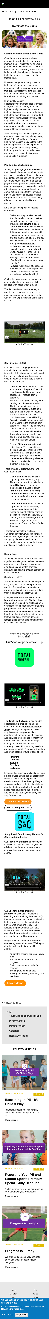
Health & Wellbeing (18, 1036)
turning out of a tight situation (25, 403)
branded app (11, 600)
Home (5, 11)
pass (26, 491)
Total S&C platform (18, 842)
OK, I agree (7, 1314)
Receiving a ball (17, 420)
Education (13, 1294)
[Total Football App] (24, 657)
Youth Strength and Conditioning (25, 1016)
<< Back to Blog (12, 1002)
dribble (14, 491)
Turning (14, 762)
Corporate (14, 1031)
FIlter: (9, 1012)
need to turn (36, 218)
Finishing (14, 757)
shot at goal (35, 249)
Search (38, 4)
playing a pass (31, 224)
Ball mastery (16, 768)
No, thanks (21, 1314)
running (33, 496)
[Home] (6, 4)
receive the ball (33, 215)
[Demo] (15, 981)
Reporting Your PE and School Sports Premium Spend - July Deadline (23, 1179)
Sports (35, 1294)
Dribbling (14, 760)
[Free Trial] (18, 806)
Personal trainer (17, 1026)
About (13, 1290)
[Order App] (18, 800)
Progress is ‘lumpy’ (20, 1251)
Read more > (11, 1120)
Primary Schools (28, 11)
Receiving (15, 765)
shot (36, 491)
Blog (14, 11)
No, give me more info (12, 1309)
